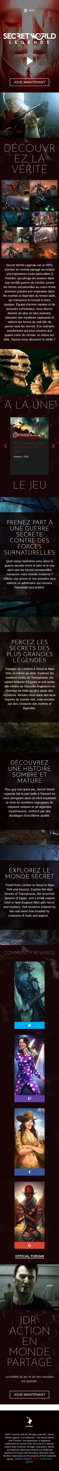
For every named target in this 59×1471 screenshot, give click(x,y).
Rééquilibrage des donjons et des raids (28, 447)
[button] (29, 82)
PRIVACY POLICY (23, 1459)
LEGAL (36, 1459)
